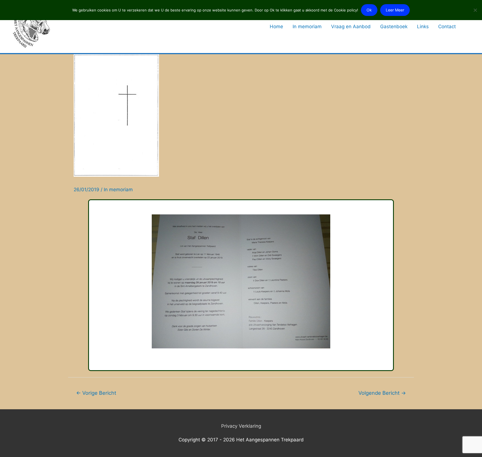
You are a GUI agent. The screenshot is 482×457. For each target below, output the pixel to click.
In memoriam (307, 26)
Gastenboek (394, 26)
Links (423, 26)
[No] (475, 10)
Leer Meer (395, 10)
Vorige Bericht (96, 393)
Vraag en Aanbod (351, 26)
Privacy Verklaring (241, 426)
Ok (369, 10)
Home (276, 26)
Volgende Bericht (382, 393)
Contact (447, 26)
